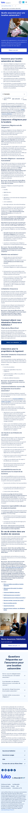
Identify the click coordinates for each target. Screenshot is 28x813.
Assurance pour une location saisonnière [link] (11, 8)
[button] (14, 675)
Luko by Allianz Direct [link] (6, 6)
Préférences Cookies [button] (6, 784)
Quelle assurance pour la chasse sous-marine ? (15, 597)
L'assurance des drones (9, 605)
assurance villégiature (7, 113)
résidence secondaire (6, 401)
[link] (23, 2)
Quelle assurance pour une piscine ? (12, 595)
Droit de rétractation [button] (6, 788)
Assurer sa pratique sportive (10, 603)
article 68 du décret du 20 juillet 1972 (14, 567)
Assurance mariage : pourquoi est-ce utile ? (14, 600)
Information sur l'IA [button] (17, 788)
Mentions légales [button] (5, 786)
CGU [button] (18, 786)
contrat (22, 109)
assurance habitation (18, 398)
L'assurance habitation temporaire (12, 592)
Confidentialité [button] (15, 784)
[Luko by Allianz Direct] (6, 2)
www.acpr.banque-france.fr (7, 809)
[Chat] (20, 2)
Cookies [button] (13, 786)
